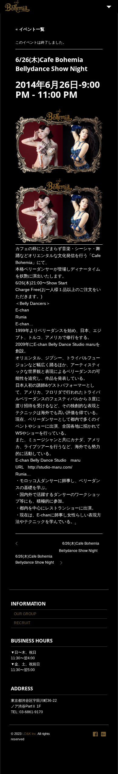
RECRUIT (22, 623)
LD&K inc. (29, 733)
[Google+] (103, 734)
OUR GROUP (25, 614)
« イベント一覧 (29, 29)
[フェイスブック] (95, 734)
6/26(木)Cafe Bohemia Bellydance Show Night (79, 549)
